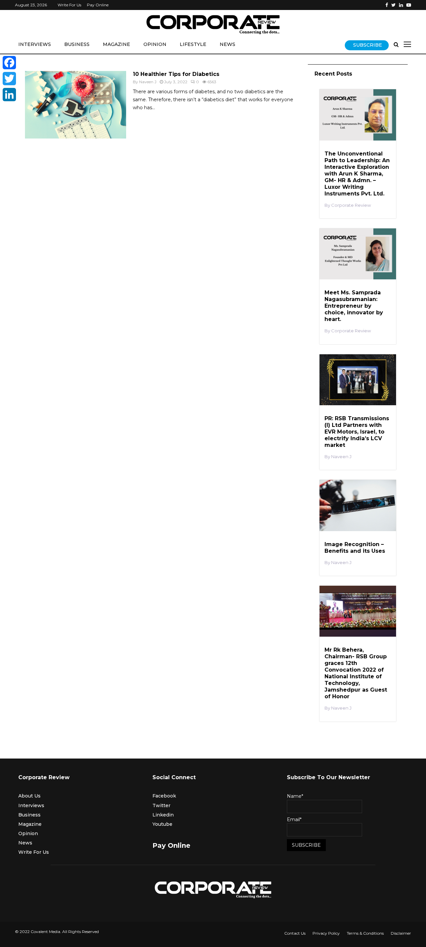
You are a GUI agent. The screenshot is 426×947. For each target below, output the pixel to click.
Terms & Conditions (365, 933)
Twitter (161, 805)
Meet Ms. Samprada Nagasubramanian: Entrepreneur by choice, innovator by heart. (353, 305)
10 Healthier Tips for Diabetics (176, 74)
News (227, 44)
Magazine (116, 44)
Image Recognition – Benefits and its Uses (354, 547)
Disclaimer (401, 933)
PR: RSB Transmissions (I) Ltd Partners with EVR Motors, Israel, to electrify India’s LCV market (356, 431)
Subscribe (367, 45)
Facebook (164, 796)
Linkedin (163, 815)
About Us (29, 796)
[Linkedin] (401, 5)
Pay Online (97, 4)
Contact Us (295, 933)
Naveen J (147, 81)
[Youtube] (408, 5)
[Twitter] (393, 5)
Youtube (162, 824)
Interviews (34, 44)
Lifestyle (193, 44)
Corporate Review (351, 205)
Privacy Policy (326, 933)
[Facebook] (386, 5)
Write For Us (69, 4)
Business (77, 44)
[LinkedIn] (9, 95)
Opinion (154, 44)
